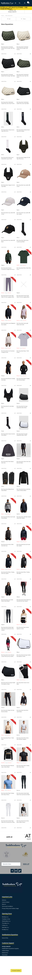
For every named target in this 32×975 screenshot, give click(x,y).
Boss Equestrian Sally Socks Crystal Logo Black (22, 241)
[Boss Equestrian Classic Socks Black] (24, 671)
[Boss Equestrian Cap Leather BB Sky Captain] (24, 201)
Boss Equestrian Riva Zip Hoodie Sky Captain (23, 545)
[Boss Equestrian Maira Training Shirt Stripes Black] (24, 754)
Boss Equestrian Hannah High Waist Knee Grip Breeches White (8, 821)
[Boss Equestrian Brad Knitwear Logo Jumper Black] (8, 754)
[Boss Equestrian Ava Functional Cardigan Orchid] (8, 340)
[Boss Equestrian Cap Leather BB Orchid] (8, 201)
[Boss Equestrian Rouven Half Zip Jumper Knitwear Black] (24, 478)
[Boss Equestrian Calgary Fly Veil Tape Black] (8, 174)
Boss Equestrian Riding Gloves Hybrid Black (7, 490)
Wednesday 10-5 (6, 921)
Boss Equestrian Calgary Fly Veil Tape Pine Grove (23, 158)
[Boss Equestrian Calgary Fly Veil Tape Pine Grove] (24, 146)
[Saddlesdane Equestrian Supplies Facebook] (12, 871)
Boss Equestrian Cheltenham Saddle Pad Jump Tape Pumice (7, 103)
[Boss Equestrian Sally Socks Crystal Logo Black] (24, 229)
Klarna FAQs (5, 938)
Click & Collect (5, 902)
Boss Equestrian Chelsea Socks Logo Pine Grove (7, 130)
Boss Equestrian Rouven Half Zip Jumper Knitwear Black (23, 490)
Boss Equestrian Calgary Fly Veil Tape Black (8, 186)
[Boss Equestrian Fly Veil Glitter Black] (8, 395)
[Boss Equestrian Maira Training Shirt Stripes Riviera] (8, 782)
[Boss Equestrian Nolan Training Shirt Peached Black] (24, 367)
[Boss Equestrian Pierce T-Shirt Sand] (8, 727)
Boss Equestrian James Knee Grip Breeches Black (23, 462)
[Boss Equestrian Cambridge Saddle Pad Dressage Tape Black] (8, 63)
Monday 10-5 (5, 917)
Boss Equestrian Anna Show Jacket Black (22, 711)
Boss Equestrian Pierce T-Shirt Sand (7, 738)
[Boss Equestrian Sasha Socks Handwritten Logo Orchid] (8, 146)
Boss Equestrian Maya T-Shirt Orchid (23, 351)
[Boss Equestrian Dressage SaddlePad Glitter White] (24, 423)
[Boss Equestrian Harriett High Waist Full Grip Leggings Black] (24, 284)
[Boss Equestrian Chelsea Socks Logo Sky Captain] (24, 119)
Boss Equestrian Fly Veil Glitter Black (7, 407)
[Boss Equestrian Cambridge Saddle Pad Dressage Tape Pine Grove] (8, 36)
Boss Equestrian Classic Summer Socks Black (8, 434)
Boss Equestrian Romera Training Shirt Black (8, 379)
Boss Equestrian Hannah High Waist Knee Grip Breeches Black (23, 794)
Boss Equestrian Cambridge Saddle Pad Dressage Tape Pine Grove (8, 48)
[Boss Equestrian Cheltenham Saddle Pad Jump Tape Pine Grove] (24, 63)
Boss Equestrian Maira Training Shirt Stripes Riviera (7, 794)
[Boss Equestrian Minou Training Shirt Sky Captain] (8, 561)
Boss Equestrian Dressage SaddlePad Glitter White (22, 434)
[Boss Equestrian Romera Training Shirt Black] (8, 367)
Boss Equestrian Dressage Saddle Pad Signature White (24, 656)
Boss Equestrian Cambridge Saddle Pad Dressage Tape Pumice (22, 48)
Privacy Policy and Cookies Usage (10, 908)
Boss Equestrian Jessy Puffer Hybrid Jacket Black (7, 600)
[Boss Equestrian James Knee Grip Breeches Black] (24, 450)
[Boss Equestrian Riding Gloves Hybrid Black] (8, 478)
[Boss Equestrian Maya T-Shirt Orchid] (24, 340)
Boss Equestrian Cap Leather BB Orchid (8, 213)
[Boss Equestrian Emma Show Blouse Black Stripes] (24, 810)
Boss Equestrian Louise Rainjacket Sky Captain (8, 324)
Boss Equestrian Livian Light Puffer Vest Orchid (22, 324)
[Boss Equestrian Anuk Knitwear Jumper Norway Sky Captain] (8, 644)
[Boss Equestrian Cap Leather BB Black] (8, 229)
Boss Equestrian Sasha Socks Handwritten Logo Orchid (7, 158)
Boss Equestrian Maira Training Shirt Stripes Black (23, 766)
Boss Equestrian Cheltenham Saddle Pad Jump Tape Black (23, 103)
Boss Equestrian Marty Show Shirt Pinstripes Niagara (23, 738)
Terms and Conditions (7, 906)
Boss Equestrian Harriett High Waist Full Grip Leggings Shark (7, 296)
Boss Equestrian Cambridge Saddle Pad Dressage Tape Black (8, 75)
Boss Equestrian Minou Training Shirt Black (23, 573)
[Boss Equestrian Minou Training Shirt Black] (24, 561)
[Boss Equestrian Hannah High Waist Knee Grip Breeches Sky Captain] (8, 616)
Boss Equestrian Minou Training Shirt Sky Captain (7, 573)
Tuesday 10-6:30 (6, 919)
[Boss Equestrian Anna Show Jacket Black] (24, 699)
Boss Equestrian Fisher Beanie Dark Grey (7, 462)
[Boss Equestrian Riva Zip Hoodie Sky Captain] (24, 533)
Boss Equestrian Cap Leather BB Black (8, 241)
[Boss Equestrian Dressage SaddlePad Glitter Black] (24, 395)
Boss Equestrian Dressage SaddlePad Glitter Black (22, 407)
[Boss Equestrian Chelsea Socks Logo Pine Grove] (8, 119)
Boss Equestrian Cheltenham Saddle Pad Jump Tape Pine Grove (23, 76)
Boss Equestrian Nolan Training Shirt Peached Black (23, 379)
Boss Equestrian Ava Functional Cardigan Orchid (7, 351)
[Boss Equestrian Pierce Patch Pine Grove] (24, 257)
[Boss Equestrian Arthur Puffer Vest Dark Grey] (8, 533)
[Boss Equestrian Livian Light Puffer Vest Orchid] (24, 312)
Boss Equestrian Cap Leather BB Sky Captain (23, 213)
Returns (4, 904)
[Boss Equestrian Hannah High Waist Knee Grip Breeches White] (8, 810)
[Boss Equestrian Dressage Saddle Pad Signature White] (24, 644)
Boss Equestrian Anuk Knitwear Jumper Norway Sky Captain (7, 656)
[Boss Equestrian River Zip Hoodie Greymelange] (8, 505)
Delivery (4, 900)
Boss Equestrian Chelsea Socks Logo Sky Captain (23, 130)
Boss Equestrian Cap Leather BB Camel (23, 186)
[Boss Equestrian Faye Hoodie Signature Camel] (24, 616)
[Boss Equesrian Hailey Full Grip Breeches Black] (8, 699)
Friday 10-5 (4, 925)
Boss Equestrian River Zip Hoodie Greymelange (8, 517)
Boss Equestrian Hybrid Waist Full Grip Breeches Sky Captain (24, 600)
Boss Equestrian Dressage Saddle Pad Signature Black (8, 683)
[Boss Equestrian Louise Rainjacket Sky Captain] (8, 312)
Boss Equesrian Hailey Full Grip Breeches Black (7, 711)
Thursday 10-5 (5, 923)
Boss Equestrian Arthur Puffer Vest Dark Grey (7, 545)
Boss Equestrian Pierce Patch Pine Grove (24, 269)
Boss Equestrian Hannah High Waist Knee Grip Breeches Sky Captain (7, 628)
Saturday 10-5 (5, 927)
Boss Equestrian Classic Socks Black (23, 683)
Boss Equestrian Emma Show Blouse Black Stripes (23, 821)
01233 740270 (6, 946)
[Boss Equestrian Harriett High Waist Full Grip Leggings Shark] (8, 284)
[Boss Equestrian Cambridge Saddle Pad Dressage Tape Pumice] (24, 36)
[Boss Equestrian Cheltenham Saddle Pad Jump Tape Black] (24, 91)
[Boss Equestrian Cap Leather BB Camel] (24, 174)
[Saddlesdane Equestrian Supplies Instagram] (16, 871)
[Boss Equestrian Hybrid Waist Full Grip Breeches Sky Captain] (24, 588)
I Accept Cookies (16, 970)
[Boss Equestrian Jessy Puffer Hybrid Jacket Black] (8, 588)
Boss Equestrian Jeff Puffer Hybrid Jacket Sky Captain (24, 517)
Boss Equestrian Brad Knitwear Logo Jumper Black (7, 766)
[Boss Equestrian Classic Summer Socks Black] (8, 423)
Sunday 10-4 (5, 929)
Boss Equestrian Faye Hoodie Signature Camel (23, 628)
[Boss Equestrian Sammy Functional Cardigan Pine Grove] (8, 257)
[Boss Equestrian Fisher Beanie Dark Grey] (8, 450)
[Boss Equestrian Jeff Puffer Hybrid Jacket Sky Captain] (24, 505)
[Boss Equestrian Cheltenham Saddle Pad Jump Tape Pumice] (8, 91)
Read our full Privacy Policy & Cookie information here (16, 966)
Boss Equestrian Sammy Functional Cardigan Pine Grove (7, 269)
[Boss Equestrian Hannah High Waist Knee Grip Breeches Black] (24, 782)
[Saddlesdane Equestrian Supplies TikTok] (19, 871)
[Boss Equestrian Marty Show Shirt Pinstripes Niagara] (24, 727)
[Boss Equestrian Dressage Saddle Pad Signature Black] (8, 671)
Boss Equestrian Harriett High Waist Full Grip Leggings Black (23, 296)
